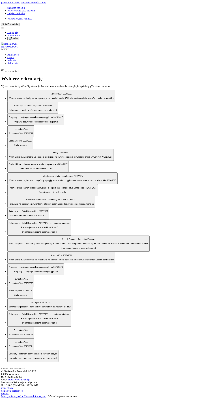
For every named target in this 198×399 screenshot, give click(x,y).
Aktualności (13, 54)
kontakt (5, 393)
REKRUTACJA (9, 46)
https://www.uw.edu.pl (19, 379)
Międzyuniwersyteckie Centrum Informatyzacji (24, 396)
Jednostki (12, 60)
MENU (5, 49)
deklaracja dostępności (12, 390)
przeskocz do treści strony (33, 2)
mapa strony (7, 388)
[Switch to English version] (13, 38)
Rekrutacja (12, 63)
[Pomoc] (2, 69)
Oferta (10, 57)
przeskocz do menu (10, 2)
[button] (16, 7)
